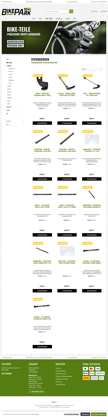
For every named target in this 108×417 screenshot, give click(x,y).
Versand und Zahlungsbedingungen (64, 376)
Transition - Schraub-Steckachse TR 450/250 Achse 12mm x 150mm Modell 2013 (42, 150)
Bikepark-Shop (60, 364)
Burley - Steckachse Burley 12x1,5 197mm (42, 206)
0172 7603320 (6, 373)
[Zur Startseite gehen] (16, 11)
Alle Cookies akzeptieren (98, 414)
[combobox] (58, 11)
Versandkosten (57, 405)
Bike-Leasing (59, 382)
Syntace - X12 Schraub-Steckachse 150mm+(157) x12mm (42, 318)
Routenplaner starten (37, 391)
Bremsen (9, 89)
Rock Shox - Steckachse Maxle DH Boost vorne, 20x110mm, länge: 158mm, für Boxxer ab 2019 (67, 262)
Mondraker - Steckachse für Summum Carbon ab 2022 (92, 206)
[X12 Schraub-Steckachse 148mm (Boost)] (91, 250)
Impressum (58, 368)
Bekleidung (8, 107)
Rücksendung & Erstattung (62, 379)
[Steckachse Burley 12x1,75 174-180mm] (67, 194)
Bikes (7, 59)
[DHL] (86, 378)
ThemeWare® (67, 407)
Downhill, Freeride (12, 68)
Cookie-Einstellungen (60, 384)
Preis (7, 124)
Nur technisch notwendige (71, 414)
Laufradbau (9, 98)
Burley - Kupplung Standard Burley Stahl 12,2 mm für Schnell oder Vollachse (42, 94)
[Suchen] (71, 11)
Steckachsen (11, 80)
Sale (7, 113)
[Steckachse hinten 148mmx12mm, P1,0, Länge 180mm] (42, 250)
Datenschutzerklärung (61, 371)
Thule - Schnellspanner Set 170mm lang (91, 94)
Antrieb (8, 101)
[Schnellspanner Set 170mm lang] (91, 82)
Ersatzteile (10, 74)
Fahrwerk (9, 86)
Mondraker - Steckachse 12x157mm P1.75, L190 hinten (92, 150)
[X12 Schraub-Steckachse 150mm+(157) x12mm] (42, 306)
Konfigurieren (85, 414)
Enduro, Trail (11, 71)
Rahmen (9, 66)
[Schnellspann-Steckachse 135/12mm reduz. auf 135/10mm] (67, 82)
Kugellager (10, 77)
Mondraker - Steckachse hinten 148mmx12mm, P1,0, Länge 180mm (42, 262)
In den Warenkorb (42, 123)
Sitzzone (9, 95)
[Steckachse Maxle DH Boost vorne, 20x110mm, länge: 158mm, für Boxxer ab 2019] (67, 250)
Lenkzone (9, 92)
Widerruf (54, 402)
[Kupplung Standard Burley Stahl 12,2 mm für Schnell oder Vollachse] (42, 82)
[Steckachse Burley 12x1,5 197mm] (42, 194)
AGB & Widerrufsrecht (61, 374)
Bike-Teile (9, 63)
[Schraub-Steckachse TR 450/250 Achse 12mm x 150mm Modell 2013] (42, 138)
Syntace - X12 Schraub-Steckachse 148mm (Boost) (91, 262)
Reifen (8, 104)
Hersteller (8, 121)
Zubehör (10, 83)
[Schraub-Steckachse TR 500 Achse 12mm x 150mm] (67, 138)
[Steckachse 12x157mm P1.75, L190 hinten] (91, 138)
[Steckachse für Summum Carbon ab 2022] (91, 194)
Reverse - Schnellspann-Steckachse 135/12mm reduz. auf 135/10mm (67, 94)
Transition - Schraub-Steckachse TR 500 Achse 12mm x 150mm (67, 150)
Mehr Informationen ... (35, 414)
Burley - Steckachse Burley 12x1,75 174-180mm (67, 206)
